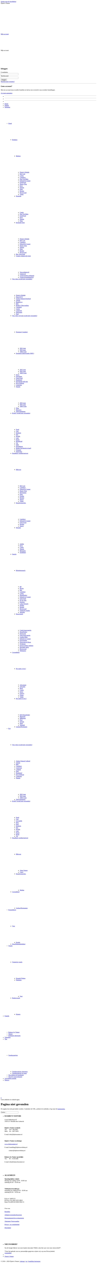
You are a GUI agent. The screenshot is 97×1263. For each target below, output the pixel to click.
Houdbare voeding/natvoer (20, 453)
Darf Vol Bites (24, 179)
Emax (21, 692)
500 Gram (23, 350)
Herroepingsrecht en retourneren (14, 1218)
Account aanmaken (6, 93)
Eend (17, 429)
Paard (17, 439)
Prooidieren (19, 446)
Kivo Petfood (20, 383)
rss (26, 1261)
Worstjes (22, 612)
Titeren (10, 1034)
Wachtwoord (4, 76)
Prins (21, 189)
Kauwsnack (19, 614)
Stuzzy (22, 499)
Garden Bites (24, 637)
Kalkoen (18, 433)
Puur (21, 720)
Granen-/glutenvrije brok (23, 256)
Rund (17, 834)
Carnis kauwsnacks (25, 630)
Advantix (22, 686)
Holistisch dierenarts (14, 1035)
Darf (17, 314)
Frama (21, 695)
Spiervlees (19, 451)
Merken (18, 156)
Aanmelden (8, 1253)
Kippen (18, 1014)
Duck (17, 375)
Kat (9, 728)
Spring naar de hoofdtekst (8, 1)
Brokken (14, 140)
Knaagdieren (12, 910)
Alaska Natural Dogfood (23, 298)
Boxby (22, 588)
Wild (17, 445)
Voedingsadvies (13, 1055)
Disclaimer (8, 1228)
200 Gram (23, 348)
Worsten (18, 527)
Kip (17, 434)
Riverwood (23, 193)
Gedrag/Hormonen (21, 727)
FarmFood (23, 182)
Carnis (22, 175)
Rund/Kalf (19, 441)
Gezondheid (15, 652)
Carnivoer (19, 310)
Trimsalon (8, 1037)
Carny (21, 872)
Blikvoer (18, 469)
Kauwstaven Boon (25, 642)
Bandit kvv (19, 302)
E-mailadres (4, 72)
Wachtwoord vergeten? (8, 81)
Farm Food (19, 378)
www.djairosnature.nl (11, 1144)
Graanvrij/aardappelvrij (27, 277)
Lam (17, 438)
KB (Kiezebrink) (25, 715)
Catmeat (18, 769)
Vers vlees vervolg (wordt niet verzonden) (24, 316)
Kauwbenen (23, 640)
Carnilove (23, 177)
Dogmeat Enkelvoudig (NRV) (25, 353)
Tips (6, 1039)
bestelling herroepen (34, 1261)
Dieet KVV (19, 297)
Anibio (22, 544)
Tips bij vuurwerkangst (15, 1077)
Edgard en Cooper (25, 597)
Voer (13, 926)
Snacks (14, 554)
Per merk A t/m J (21, 668)
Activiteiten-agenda (10, 1078)
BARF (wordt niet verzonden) (21, 413)
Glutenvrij (23, 274)
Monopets (23, 551)
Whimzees (23, 651)
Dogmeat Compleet (22, 332)
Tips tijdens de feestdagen (16, 1075)
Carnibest (19, 307)
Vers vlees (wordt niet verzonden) (22, 279)
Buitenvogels (16, 998)
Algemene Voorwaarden (12, 1221)
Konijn (18, 436)
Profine (22, 496)
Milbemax (23, 718)
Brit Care (22, 174)
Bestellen (7, 1211)
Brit (21, 590)
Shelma (22, 890)
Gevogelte (19, 821)
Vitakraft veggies (25, 610)
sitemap (22, 1261)
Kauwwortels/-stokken (26, 645)
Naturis (22, 187)
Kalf (17, 824)
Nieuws (7, 1080)
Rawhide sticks (24, 647)
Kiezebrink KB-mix (22, 381)
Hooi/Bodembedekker (18, 944)
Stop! (21, 723)
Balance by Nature (14, 1032)
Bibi (17, 304)
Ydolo (21, 194)
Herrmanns (23, 492)
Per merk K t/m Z (21, 698)
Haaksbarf (19, 380)
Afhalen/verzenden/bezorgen (13, 1215)
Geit (17, 431)
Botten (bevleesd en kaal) (23, 448)
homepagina (61, 1109)
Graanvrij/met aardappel (27, 275)
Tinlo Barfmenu (20, 411)
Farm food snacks (25, 635)
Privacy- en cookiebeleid (12, 1224)
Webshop (7, 107)
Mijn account (5, 34)
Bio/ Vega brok (20, 254)
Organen (18, 450)
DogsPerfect (23, 595)
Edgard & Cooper (25, 181)
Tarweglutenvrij (24, 272)
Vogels (10, 946)
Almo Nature (24, 870)
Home (6, 104)
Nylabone (23, 644)
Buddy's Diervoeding (22, 305)
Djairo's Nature (9, 1256)
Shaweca (18, 410)
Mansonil (22, 716)
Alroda (18, 300)
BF (21, 587)
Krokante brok (20, 222)
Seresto (22, 721)
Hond (10, 123)
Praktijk (7, 1016)
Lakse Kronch (24, 604)
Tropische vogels (17, 962)
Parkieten (19, 980)
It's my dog (23, 600)
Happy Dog (23, 184)
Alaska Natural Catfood (23, 761)
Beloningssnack (20, 570)
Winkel (7, 105)
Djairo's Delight (24, 172)
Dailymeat (19, 312)
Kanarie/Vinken (20, 978)
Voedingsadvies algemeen (20, 1071)
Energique (19, 376)
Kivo (21, 186)
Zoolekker (23, 552)
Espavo (22, 693)
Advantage (23, 685)
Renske (22, 191)
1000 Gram (23, 351)
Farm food (23, 598)
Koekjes (22, 602)
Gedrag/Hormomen (22, 908)
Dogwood (23, 633)
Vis (17, 443)
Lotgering (19, 385)
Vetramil (22, 725)
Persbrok (18, 196)
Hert (17, 822)
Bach (21, 688)
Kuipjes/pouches (21, 503)
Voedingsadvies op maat (19, 1073)
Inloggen (4, 80)
